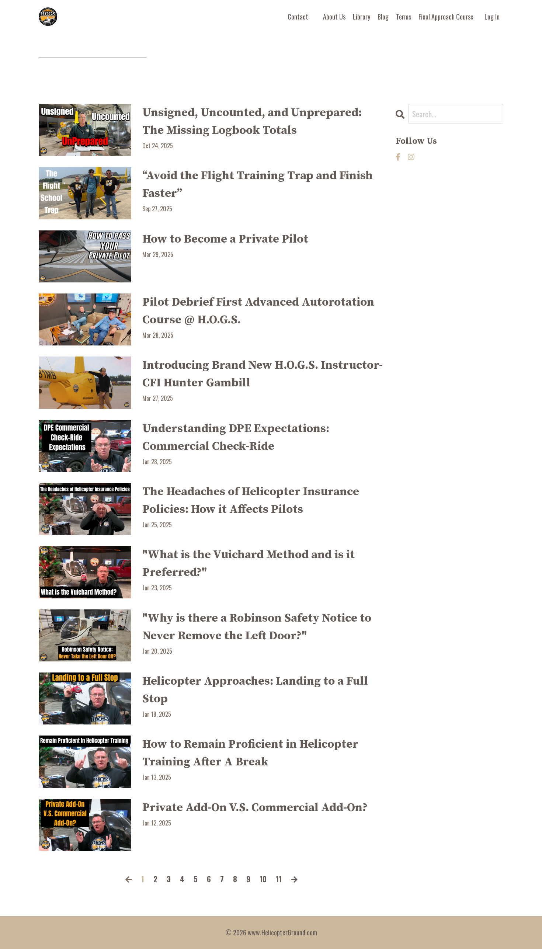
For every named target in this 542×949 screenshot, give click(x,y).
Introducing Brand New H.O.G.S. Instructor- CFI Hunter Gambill (262, 374)
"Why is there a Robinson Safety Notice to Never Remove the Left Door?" (256, 627)
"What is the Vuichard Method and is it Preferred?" (248, 564)
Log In (492, 16)
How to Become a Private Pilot (225, 239)
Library (361, 16)
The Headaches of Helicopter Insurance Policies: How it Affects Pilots (250, 500)
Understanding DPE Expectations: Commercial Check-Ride (235, 437)
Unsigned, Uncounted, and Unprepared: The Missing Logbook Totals (252, 121)
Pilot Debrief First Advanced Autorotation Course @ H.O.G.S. (258, 311)
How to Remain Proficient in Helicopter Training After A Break (250, 753)
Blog (383, 16)
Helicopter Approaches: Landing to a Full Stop (255, 690)
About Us (334, 16)
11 (279, 878)
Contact (298, 16)
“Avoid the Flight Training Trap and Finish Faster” (257, 184)
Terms (403, 16)
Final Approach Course (445, 16)
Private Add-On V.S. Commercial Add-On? (255, 807)
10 (263, 878)
